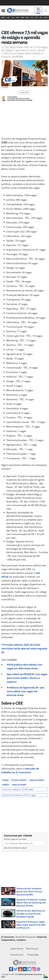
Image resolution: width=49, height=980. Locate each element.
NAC (3, 18)
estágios (5, 784)
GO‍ (45, 18)
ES (41, 18)
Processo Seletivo (19, 780)
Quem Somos (17, 948)
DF (36, 18)
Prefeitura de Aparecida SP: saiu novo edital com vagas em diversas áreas (25, 691)
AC (8, 18)
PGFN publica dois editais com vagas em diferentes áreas (24, 666)
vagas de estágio (19, 784)
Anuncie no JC (17, 954)
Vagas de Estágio (36, 780)
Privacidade (33, 954)
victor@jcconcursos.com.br (18, 99)
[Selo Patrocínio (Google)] (38, 10)
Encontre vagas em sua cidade (15, 839)
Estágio (5, 780)
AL (13, 18)
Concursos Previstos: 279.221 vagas (19, 795)
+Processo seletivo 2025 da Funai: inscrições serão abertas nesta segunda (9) (24, 648)
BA (27, 18)
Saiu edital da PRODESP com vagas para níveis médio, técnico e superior (27, 677)
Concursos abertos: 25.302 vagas (18, 789)
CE (32, 18)
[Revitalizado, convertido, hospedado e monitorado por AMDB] (45, 975)
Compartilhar (24, 92)
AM (22, 18)
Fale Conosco (32, 948)
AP (17, 18)
